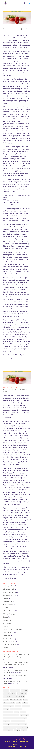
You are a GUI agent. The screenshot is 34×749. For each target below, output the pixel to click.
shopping (7, 724)
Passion (6, 718)
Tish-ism (6, 626)
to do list (12, 727)
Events (5, 598)
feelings (12, 699)
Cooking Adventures (10, 595)
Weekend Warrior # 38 (11, 387)
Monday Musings (9, 614)
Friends (6, 702)
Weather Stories (8, 639)
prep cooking (14, 718)
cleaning (6, 693)
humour (18, 705)
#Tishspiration (8, 586)
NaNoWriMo (7, 715)
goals (18, 702)
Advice (6, 690)
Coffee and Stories (9, 592)
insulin (6, 709)
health (24, 702)
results (22, 721)
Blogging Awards (8, 589)
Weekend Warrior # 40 (11, 27)
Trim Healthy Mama (22, 727)
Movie (16, 711)
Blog (12, 690)
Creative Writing (21, 693)
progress (23, 718)
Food (25, 699)
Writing (5, 647)
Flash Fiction (7, 601)
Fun (13, 702)
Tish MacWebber (9, 29)
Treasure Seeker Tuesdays (12, 629)
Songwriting (7, 623)
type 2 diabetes (8, 730)
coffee (13, 693)
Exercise (22, 696)
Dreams (14, 696)
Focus (19, 699)
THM (6, 727)
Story (24, 724)
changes (24, 690)
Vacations (6, 636)
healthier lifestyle (9, 705)
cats (18, 690)
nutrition (16, 715)
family (6, 699)
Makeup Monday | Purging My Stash (15, 676)
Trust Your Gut (8, 632)
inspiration (25, 705)
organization (24, 715)
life (12, 709)
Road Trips (7, 620)
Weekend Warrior (9, 642)
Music (22, 711)
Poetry (5, 617)
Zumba (23, 730)
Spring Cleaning (16, 724)
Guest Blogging (8, 604)
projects (7, 721)
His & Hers (6, 608)
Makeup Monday (9, 611)
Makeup (18, 709)
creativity (7, 696)
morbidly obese (8, 711)
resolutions (14, 721)
